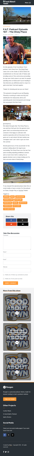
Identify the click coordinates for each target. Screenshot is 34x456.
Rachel (15, 202)
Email (5, 259)
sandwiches (7, 205)
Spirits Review (7, 417)
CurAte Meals (7, 411)
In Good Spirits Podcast (10, 414)
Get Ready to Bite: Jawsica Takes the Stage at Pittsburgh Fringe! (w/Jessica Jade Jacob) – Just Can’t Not (17, 335)
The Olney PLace (9, 209)
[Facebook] (4, 434)
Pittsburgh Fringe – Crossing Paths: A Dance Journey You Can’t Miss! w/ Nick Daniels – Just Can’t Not (17, 305)
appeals (6, 196)
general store (8, 199)
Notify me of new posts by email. (13, 278)
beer (12, 196)
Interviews (7, 26)
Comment (5, 235)
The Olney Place (23, 69)
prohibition (7, 202)
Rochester (23, 202)
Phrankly (25, 93)
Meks (10, 445)
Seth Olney (16, 205)
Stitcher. (21, 190)
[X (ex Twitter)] (8, 434)
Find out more (10, 399)
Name (5, 252)
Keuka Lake (18, 199)
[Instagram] (12, 434)
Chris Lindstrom (9, 34)
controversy (20, 196)
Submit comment (10, 283)
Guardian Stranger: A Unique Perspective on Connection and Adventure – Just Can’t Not (17, 364)
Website (5, 267)
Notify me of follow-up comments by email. (16, 275)
